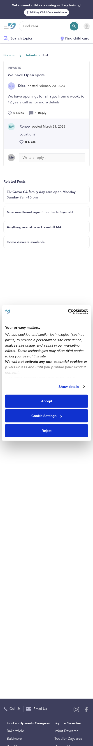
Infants (32, 55)
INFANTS (14, 68)
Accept (46, 401)
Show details (68, 387)
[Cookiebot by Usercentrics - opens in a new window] (68, 312)
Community (12, 55)
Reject (46, 430)
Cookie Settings (43, 416)
